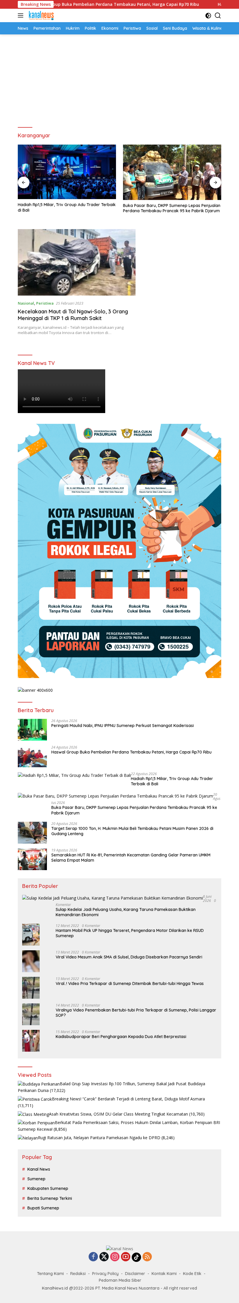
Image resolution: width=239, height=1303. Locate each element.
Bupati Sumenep (43, 1208)
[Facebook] (93, 1257)
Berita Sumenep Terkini (49, 1198)
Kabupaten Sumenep (47, 1188)
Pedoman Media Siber (120, 1280)
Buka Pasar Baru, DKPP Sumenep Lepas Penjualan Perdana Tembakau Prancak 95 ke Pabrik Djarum (171, 208)
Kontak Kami (164, 1273)
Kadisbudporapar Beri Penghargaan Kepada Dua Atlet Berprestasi (121, 1036)
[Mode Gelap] (208, 15)
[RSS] (147, 1257)
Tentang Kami (50, 1273)
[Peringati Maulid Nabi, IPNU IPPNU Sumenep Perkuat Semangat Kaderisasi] (32, 730)
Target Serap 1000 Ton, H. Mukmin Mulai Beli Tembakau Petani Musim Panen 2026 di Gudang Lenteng (132, 831)
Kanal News (38, 1169)
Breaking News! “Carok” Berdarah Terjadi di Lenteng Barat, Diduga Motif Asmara (128, 1099)
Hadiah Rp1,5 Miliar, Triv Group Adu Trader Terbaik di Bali (67, 207)
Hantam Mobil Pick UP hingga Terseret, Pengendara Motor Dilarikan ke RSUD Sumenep (130, 933)
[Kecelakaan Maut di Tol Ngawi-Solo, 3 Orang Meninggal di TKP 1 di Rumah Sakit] (77, 262)
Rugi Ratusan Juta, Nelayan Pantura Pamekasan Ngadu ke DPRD (99, 1137)
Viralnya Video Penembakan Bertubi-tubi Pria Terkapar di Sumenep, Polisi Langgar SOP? (136, 1012)
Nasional (26, 303)
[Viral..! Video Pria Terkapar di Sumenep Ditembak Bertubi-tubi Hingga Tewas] (31, 988)
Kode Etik (192, 1273)
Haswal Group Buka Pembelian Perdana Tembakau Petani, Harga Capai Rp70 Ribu (131, 752)
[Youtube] (125, 1257)
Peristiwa (45, 303)
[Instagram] (114, 1257)
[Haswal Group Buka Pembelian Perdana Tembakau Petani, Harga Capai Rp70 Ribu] (32, 756)
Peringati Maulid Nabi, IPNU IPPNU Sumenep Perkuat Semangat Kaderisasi (122, 725)
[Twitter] (104, 1257)
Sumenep (36, 1178)
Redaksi (78, 1273)
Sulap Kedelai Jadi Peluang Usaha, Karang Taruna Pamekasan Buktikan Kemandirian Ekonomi (126, 912)
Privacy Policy (105, 1273)
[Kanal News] (40, 15)
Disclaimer (135, 1273)
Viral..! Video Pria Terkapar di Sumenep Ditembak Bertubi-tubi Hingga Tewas (130, 983)
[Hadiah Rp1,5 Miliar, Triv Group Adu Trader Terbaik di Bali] (67, 172)
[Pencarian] (218, 15)
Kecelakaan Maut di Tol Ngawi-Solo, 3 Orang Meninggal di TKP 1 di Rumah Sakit (73, 315)
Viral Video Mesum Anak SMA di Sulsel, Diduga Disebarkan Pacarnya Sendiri (129, 957)
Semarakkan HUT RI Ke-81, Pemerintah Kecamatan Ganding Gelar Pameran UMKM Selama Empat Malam (130, 857)
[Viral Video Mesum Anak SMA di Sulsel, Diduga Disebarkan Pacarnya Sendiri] (31, 961)
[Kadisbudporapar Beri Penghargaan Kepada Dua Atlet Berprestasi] (31, 1041)
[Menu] (22, 15)
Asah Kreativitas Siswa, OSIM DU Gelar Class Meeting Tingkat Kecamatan (118, 1114)
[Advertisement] (119, 78)
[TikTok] (136, 1257)
